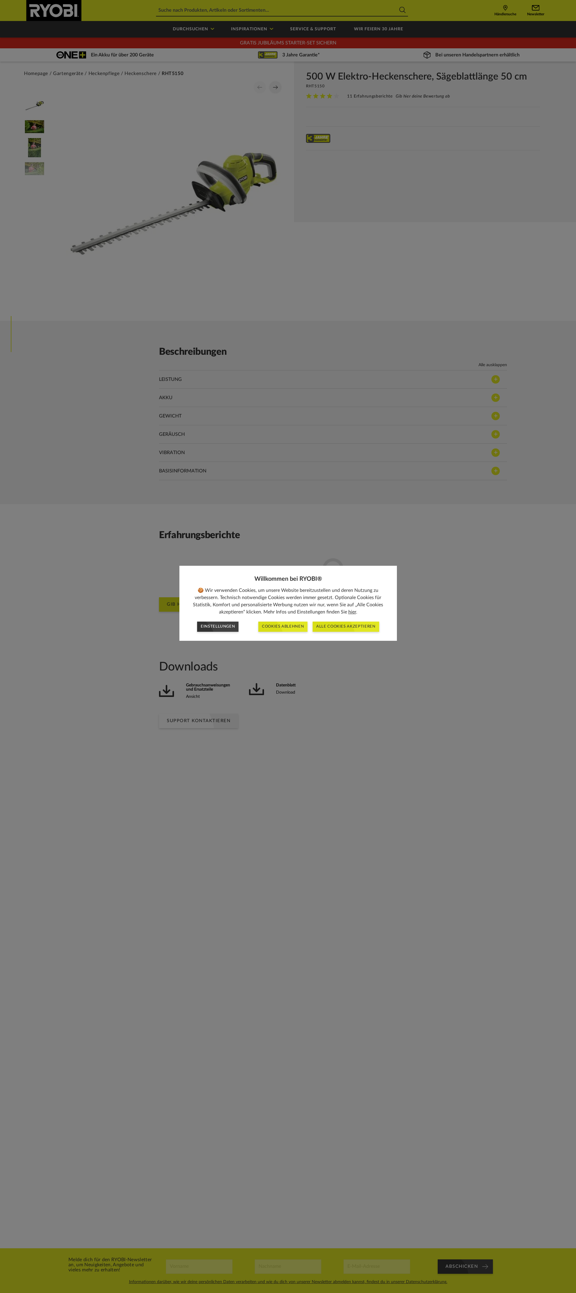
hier (352, 612)
